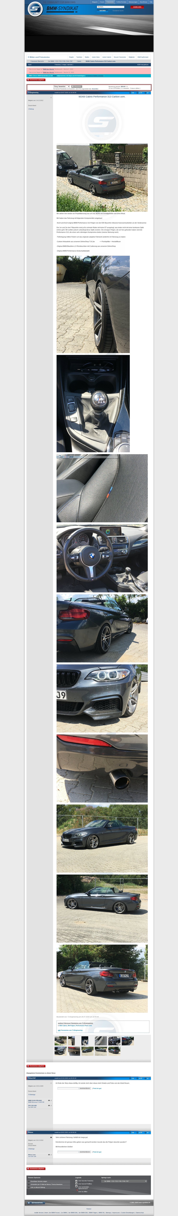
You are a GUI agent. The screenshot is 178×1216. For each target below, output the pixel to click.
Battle (55, 75)
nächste (69, 64)
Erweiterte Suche (118, 10)
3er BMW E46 (72, 1212)
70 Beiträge (31, 1094)
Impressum (115, 1212)
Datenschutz (140, 1212)
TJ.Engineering (33, 92)
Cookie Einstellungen (127, 1212)
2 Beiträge (31, 1149)
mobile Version (38, 1212)
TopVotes (79, 57)
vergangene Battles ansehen (94, 75)
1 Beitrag (31, 109)
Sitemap (108, 1212)
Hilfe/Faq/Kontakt (142, 57)
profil (140, 92)
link (133, 92)
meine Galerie (106, 57)
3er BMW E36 (83, 1212)
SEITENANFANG (37, 1203)
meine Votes (96, 57)
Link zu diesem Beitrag (38, 1187)
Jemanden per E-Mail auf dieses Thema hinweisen (46, 1184)
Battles (87, 57)
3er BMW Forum (54, 1212)
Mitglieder (132, 57)
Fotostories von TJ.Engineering (70, 1030)
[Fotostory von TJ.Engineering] (61, 1045)
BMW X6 (101, 1212)
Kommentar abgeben (37, 79)
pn (148, 92)
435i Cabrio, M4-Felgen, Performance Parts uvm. (75, 1025)
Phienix (30, 1132)
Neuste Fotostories (120, 57)
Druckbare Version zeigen (39, 1181)
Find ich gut (97, 1088)
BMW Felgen (93, 1212)
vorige (64, 64)
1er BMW (64, 1212)
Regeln (71, 57)
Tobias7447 (32, 1078)
